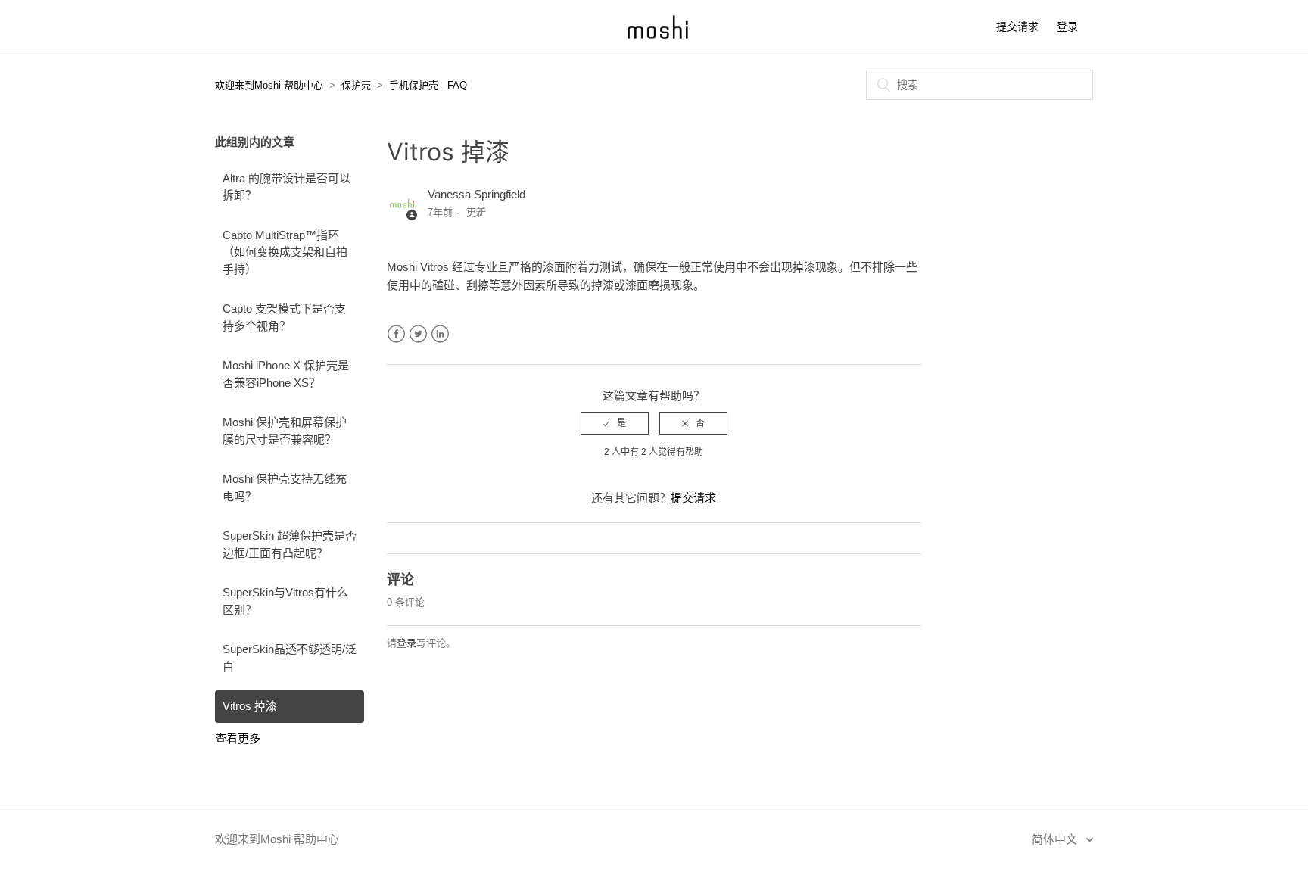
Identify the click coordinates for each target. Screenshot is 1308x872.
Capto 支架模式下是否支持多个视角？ (284, 317)
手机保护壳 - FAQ (428, 85)
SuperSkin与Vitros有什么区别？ (285, 601)
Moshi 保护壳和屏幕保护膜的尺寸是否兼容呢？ (285, 431)
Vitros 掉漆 (250, 705)
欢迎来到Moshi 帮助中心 (269, 85)
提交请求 (1017, 26)
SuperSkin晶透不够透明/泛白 (290, 658)
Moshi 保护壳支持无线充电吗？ (285, 487)
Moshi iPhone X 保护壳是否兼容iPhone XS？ (286, 374)
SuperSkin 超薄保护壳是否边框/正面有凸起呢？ (290, 544)
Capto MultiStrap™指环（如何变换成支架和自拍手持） (285, 252)
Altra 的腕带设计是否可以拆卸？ (286, 187)
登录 (406, 643)
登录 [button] (1067, 26)
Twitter (418, 334)
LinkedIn (440, 334)
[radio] (615, 423)
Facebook (396, 334)
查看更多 (237, 738)
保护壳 (356, 85)
